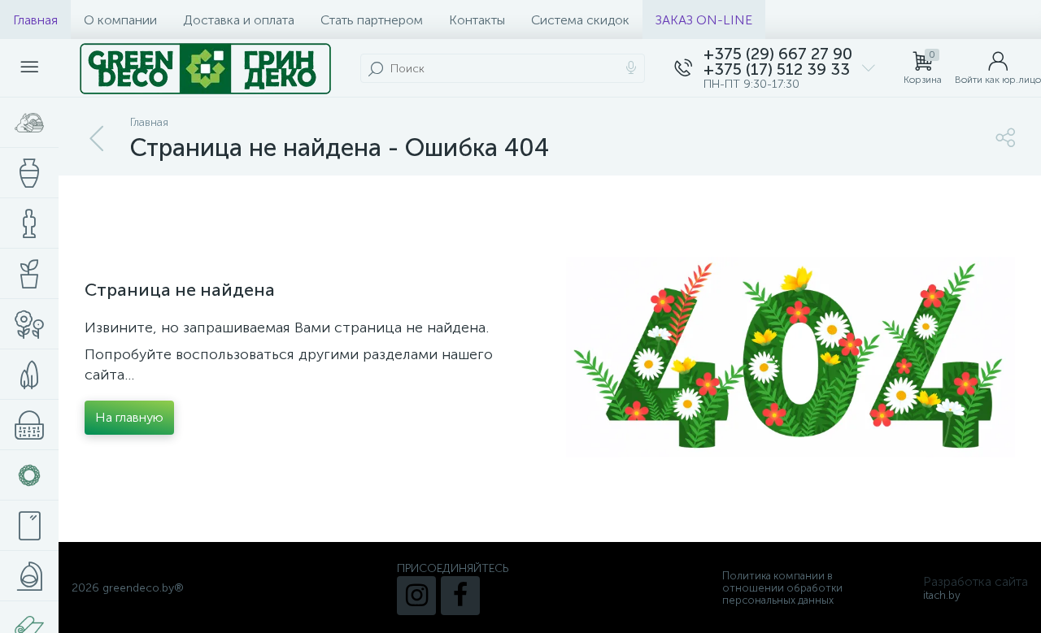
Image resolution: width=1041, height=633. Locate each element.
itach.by (941, 595)
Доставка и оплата (238, 20)
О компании (120, 20)
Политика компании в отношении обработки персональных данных (782, 588)
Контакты (477, 20)
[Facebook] (460, 595)
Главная (35, 20)
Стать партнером (371, 20)
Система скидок (580, 20)
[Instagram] (416, 595)
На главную (129, 417)
